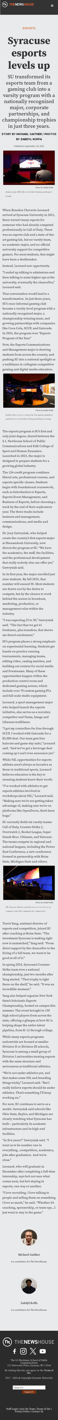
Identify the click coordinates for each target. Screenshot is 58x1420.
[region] (29, 1393)
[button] (52, 6)
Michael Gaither (29, 134)
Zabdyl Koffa (31, 139)
